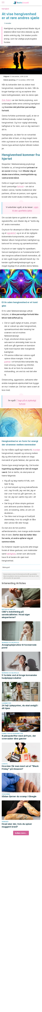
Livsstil (5, 764)
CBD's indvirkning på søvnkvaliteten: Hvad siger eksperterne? (16, 614)
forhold (20, 186)
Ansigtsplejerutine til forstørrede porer (19, 646)
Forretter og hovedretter (12, 733)
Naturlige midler (8, 609)
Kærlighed (5, 9)
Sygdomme (6, 794)
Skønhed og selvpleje (10, 642)
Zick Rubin (6, 100)
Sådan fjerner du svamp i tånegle (19, 796)
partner (7, 362)
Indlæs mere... (21, 833)
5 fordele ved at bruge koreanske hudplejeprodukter (19, 676)
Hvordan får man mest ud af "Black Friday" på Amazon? (20, 767)
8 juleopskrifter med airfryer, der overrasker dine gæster (19, 737)
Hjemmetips (6, 703)
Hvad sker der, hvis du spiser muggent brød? (17, 825)
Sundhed (5, 821)
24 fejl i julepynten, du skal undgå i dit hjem (20, 707)
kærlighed (11, 554)
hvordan (36, 450)
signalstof (11, 233)
